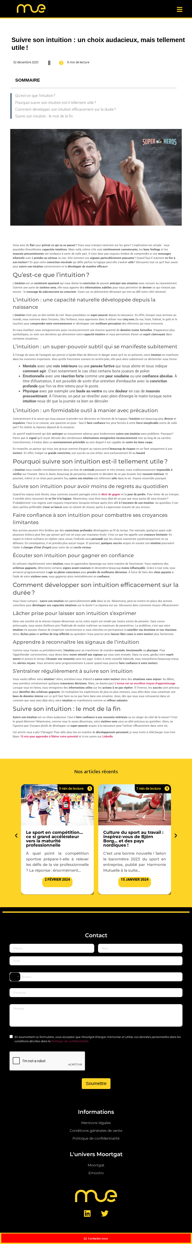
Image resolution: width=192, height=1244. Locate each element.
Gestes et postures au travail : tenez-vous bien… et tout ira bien (134, 836)
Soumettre (96, 1083)
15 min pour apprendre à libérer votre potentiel (49, 736)
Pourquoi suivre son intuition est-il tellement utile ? (55, 102)
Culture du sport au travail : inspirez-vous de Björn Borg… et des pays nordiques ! (56, 839)
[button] (16, 835)
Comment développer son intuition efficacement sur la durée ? (65, 109)
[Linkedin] (87, 1213)
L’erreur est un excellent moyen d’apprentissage (145, 683)
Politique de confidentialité (69, 1041)
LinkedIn (107, 736)
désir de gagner (110, 494)
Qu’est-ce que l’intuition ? (35, 95)
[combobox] (15, 977)
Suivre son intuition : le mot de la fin (44, 116)
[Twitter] (104, 1213)
